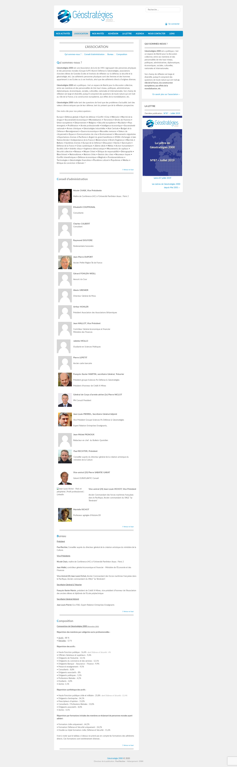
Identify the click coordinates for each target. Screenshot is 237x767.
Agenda (140, 34)
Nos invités (98, 34)
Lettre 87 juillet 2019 (162, 178)
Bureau (110, 54)
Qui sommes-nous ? (73, 54)
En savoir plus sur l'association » (166, 94)
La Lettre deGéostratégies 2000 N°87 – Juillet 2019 (162, 152)
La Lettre (127, 34)
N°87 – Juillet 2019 (172, 113)
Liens (172, 34)
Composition (121, 54)
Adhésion (113, 34)
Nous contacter (156, 34)
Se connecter (174, 24)
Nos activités (63, 34)
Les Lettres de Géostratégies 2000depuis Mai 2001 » (166, 186)
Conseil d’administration (94, 54)
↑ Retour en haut (128, 169)
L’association (81, 34)
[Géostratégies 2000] (88, 21)
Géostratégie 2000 (115, 758)
